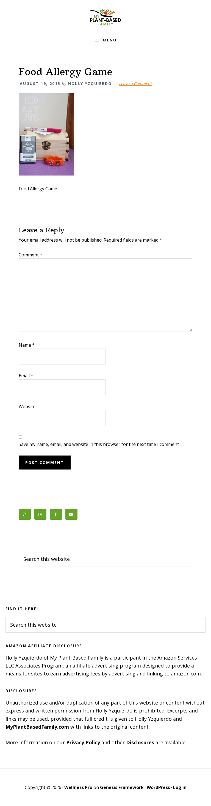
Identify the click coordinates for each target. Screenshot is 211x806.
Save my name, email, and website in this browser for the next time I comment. (99, 444)
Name (27, 345)
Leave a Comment (135, 83)
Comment (30, 255)
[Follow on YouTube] (71, 514)
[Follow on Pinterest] (25, 514)
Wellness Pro (78, 787)
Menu (109, 40)
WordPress (158, 787)
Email (26, 376)
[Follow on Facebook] (56, 514)
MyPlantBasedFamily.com (37, 726)
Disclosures (140, 742)
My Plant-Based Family (105, 16)
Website (27, 406)
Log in (180, 787)
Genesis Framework (122, 787)
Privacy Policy (83, 742)
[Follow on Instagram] (40, 514)
